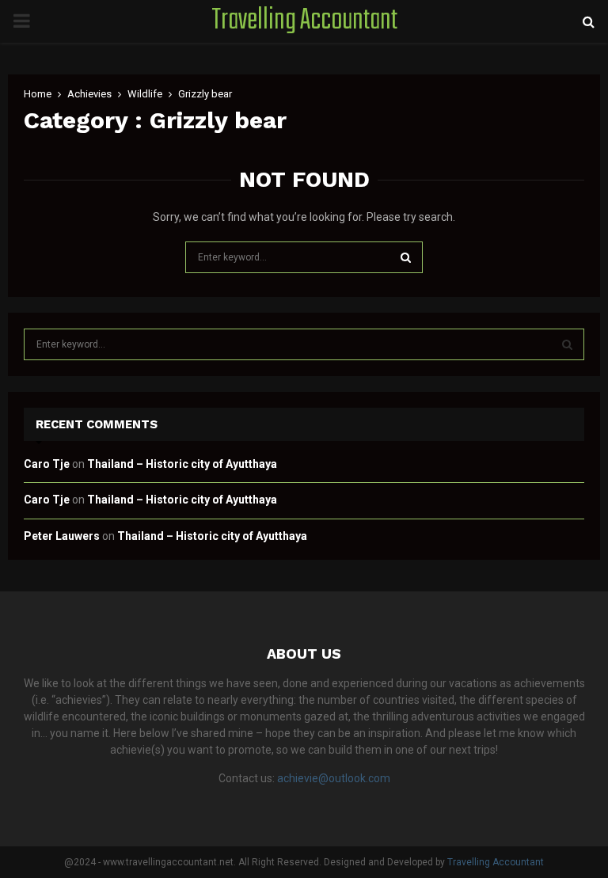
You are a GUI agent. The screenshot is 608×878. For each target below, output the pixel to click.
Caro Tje (47, 464)
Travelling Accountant (304, 21)
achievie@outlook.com (333, 778)
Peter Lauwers (62, 536)
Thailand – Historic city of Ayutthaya (182, 464)
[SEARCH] (567, 344)
